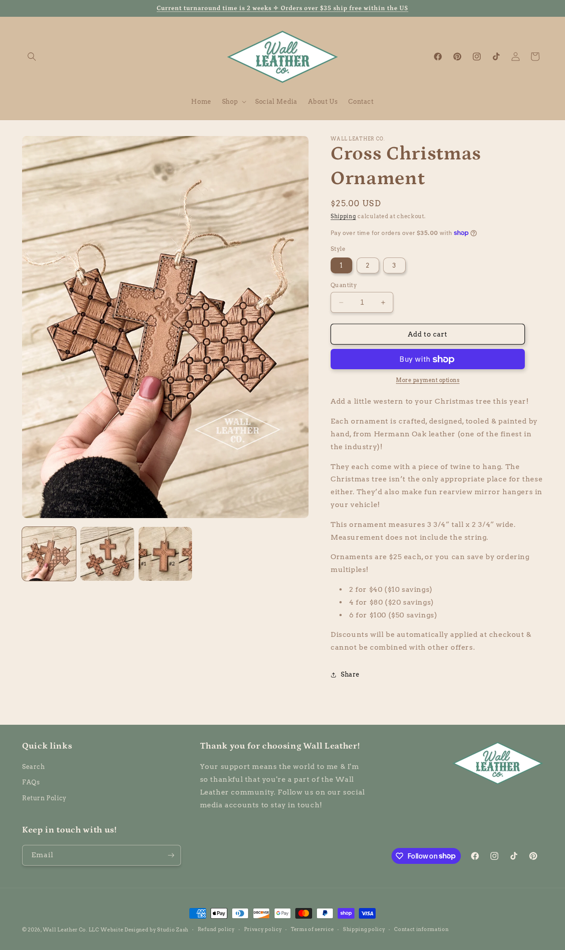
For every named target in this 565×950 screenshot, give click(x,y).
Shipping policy (364, 929)
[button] (31, 56)
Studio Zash (172, 930)
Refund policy (216, 929)
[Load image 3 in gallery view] (165, 554)
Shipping (343, 216)
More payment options (428, 380)
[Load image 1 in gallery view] (49, 554)
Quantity (344, 285)
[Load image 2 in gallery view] (107, 554)
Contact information (421, 929)
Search (33, 766)
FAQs (31, 782)
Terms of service (312, 929)
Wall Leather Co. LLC (71, 930)
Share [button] (350, 674)
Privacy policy (263, 929)
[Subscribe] (171, 855)
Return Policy (44, 798)
